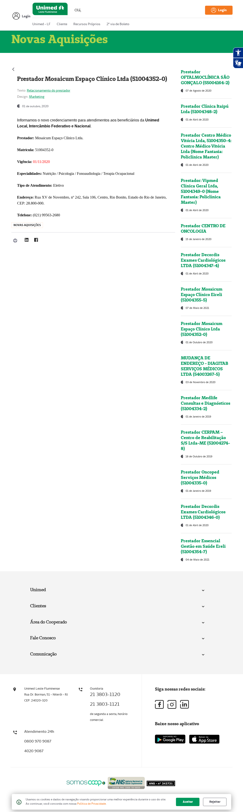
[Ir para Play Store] (170, 739)
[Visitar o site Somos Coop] (86, 782)
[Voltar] (13, 69)
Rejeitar (214, 802)
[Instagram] (172, 704)
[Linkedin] (184, 704)
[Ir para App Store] (204, 739)
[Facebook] (36, 240)
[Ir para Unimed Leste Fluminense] (50, 10)
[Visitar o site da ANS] (126, 782)
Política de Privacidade (91, 803)
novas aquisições (27, 225)
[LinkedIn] (26, 240)
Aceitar (188, 802)
